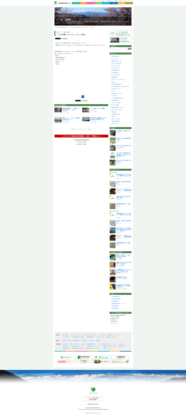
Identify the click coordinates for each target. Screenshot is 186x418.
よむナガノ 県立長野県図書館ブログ (88, 344)
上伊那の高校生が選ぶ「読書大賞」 (119, 86)
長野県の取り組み (118, 1)
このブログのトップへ (81, 129)
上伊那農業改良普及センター (118, 303)
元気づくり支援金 (115, 63)
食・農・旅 (114, 105)
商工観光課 (114, 72)
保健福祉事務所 (66, 32)
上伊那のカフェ (115, 88)
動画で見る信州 (110, 1)
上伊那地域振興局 (115, 296)
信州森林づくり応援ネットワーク (109, 346)
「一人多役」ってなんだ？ (107, 348)
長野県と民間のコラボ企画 (78, 348)
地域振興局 (114, 100)
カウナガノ (114, 344)
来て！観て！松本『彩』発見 (89, 334)
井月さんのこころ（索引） (117, 79)
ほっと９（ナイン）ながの (76, 334)
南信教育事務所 (115, 56)
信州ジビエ (122, 344)
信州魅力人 (84, 340)
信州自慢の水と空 (66, 348)
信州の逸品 (65, 344)
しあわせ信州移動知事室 (117, 98)
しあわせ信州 (93, 1)
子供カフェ (114, 123)
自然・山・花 (114, 118)
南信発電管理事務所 (116, 84)
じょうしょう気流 (101, 334)
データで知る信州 (101, 1)
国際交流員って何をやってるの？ (92, 348)
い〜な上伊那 (65, 337)
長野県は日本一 (122, 346)
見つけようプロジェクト (128, 1)
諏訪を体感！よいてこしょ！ (113, 334)
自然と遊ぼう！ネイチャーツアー (93, 346)
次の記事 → (90, 129)
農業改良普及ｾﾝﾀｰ (115, 61)
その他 (113, 95)
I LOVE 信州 (91, 340)
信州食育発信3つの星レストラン (78, 346)
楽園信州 (98, 340)
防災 (112, 81)
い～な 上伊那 (63, 19)
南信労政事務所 (115, 70)
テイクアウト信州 (115, 102)
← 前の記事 (73, 129)
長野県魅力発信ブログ (64, 27)
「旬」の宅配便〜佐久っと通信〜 (77, 337)
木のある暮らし (115, 67)
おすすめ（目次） (115, 65)
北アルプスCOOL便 (100, 337)
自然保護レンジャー (116, 93)
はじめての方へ (115, 74)
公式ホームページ (114, 323)
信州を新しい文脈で (67, 340)
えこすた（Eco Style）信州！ (104, 344)
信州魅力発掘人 (76, 340)
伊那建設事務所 (115, 114)
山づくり (113, 58)
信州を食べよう (66, 346)
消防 (112, 116)
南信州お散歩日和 (90, 337)
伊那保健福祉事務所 (116, 298)
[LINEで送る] (64, 38)
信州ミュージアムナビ (74, 344)
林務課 (113, 111)
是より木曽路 (65, 334)
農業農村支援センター (116, 107)
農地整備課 (114, 77)
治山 (112, 91)
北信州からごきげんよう (111, 337)
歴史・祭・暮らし (115, 109)
